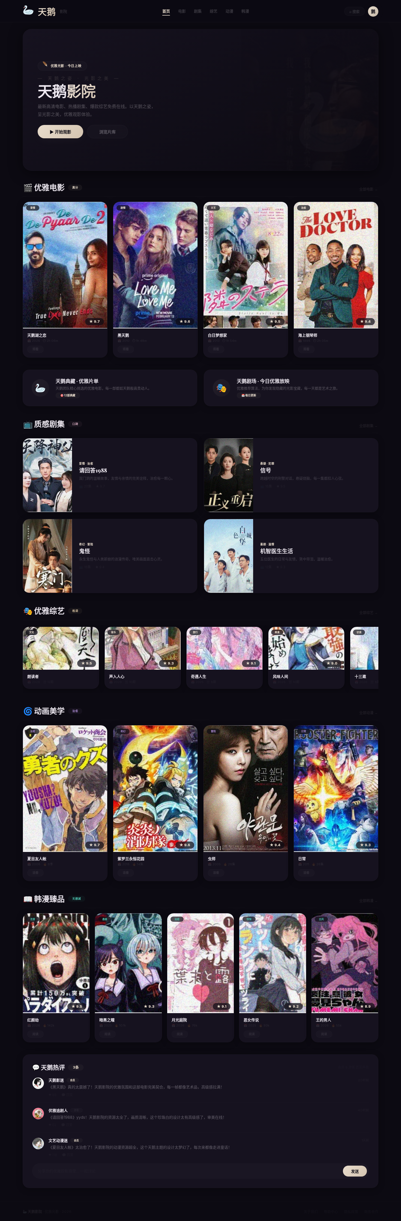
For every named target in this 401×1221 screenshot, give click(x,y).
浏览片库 (107, 131)
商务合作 (371, 1211)
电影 (182, 11)
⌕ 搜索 (354, 11)
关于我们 (311, 1211)
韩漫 (245, 11)
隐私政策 (351, 1211)
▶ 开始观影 (60, 131)
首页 (166, 11)
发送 (355, 1171)
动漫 (229, 11)
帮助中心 (331, 1211)
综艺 (213, 11)
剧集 (198, 11)
